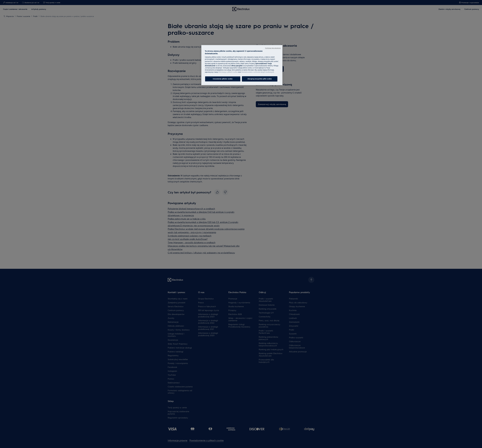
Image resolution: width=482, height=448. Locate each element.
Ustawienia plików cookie (223, 79)
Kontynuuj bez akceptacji (273, 48)
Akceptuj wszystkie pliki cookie (260, 79)
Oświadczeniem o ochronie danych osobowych (257, 72)
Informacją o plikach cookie (227, 72)
